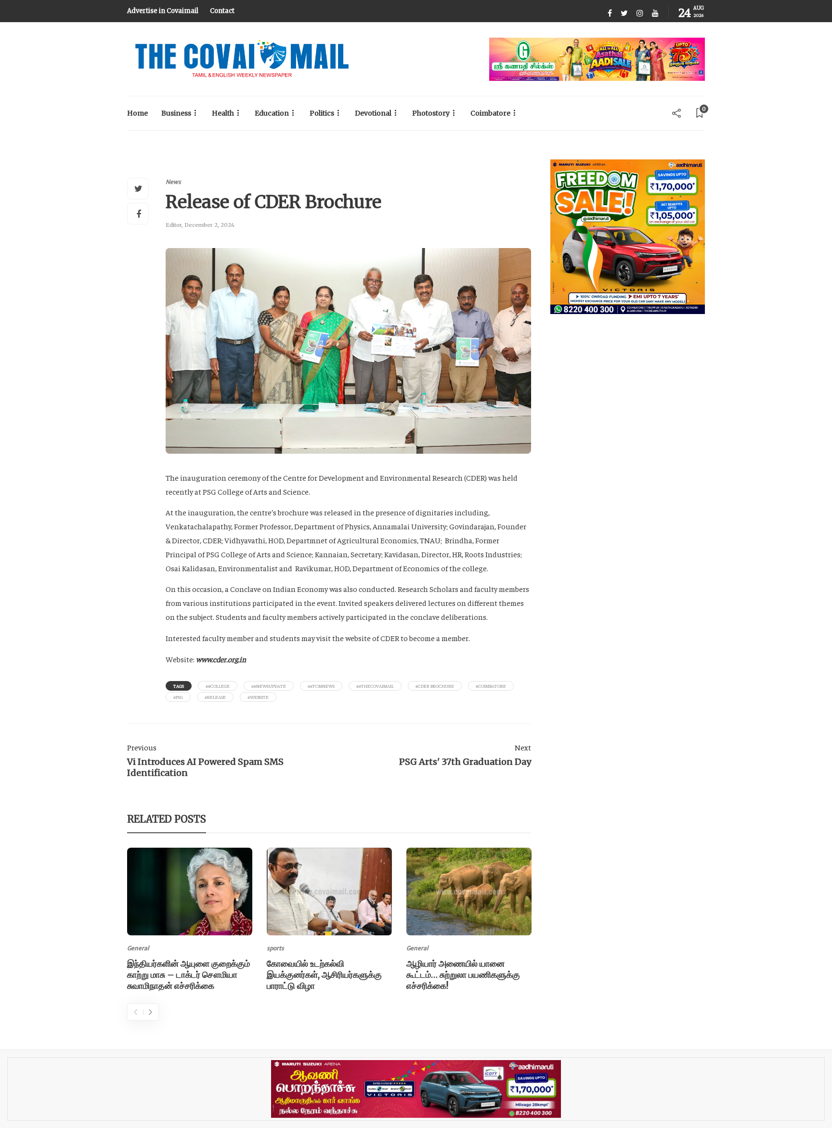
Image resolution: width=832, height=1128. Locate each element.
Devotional (373, 113)
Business (176, 113)
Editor (174, 225)
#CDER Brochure (435, 686)
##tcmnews (321, 686)
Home (137, 113)
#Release (215, 697)
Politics (322, 113)
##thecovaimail (375, 686)
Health (223, 113)
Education (272, 113)
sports (275, 948)
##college (218, 686)
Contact (222, 11)
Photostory (431, 113)
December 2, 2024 (209, 225)
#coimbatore (491, 686)
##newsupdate (268, 686)
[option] (190, 921)
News (173, 181)
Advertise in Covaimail (162, 11)
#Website (258, 697)
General (138, 948)
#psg (178, 697)
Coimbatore (490, 113)
